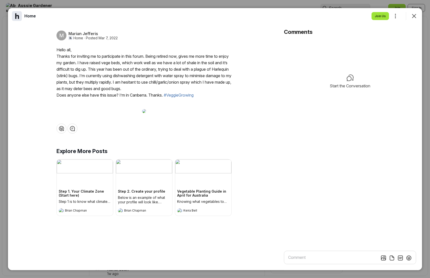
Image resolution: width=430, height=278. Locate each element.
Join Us (380, 16)
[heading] (80, 211)
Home (78, 38)
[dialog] (215, 139)
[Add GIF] (400, 258)
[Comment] (72, 128)
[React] (61, 128)
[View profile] (61, 210)
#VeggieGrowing (179, 94)
